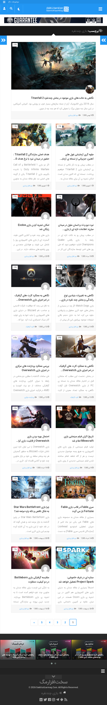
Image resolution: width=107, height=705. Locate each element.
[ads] (53, 20)
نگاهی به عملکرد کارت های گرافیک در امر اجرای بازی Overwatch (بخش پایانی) (76, 370)
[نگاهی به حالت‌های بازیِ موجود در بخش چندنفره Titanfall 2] (53, 66)
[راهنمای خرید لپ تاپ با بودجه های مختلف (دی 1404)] (53, 650)
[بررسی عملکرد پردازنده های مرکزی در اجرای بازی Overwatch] (31, 346)
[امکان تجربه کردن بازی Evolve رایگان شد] (31, 205)
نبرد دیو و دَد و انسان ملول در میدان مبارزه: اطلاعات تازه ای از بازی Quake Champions (76, 229)
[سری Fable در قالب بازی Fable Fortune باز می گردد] (76, 487)
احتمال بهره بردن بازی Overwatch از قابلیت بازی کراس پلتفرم (32, 441)
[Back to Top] (53, 677)
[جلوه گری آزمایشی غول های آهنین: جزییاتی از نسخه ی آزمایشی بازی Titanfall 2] (76, 135)
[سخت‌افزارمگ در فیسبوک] (49, 699)
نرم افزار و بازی (73, 115)
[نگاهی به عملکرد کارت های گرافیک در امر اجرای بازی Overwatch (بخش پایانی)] (76, 346)
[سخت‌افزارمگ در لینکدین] (41, 699)
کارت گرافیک (30, 326)
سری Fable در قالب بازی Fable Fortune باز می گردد (77, 509)
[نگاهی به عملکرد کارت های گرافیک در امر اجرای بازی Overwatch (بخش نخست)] (31, 276)
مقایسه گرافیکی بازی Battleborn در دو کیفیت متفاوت (31, 580)
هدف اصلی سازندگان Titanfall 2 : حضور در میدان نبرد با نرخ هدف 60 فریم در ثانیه (31, 159)
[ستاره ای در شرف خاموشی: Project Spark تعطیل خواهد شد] (76, 558)
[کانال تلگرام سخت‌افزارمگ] (57, 699)
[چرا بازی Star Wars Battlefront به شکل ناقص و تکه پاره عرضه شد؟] (31, 487)
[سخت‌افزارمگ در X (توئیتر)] (45, 699)
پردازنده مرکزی (29, 397)
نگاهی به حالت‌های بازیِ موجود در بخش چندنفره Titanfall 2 (62, 98)
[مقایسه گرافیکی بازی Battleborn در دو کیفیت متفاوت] (31, 558)
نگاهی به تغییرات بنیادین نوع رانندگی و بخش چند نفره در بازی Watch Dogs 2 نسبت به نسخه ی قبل (76, 302)
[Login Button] (4, 8)
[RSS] (66, 699)
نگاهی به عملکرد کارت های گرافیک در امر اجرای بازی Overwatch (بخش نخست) (31, 300)
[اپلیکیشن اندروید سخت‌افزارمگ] (61, 699)
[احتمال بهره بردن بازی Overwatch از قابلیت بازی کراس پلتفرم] (31, 417)
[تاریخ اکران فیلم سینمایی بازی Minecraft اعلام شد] (76, 417)
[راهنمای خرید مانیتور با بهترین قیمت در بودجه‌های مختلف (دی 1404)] (89, 650)
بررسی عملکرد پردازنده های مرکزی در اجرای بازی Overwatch (32, 368)
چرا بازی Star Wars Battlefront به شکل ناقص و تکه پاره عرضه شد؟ (31, 509)
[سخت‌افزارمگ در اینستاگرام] (53, 699)
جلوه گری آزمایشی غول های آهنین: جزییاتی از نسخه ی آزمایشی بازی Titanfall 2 (76, 159)
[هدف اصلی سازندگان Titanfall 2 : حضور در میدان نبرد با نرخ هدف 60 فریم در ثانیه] (31, 135)
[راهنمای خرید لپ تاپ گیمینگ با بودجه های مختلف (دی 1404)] (17, 650)
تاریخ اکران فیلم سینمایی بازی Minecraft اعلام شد (79, 439)
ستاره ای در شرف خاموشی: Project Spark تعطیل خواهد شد (76, 580)
